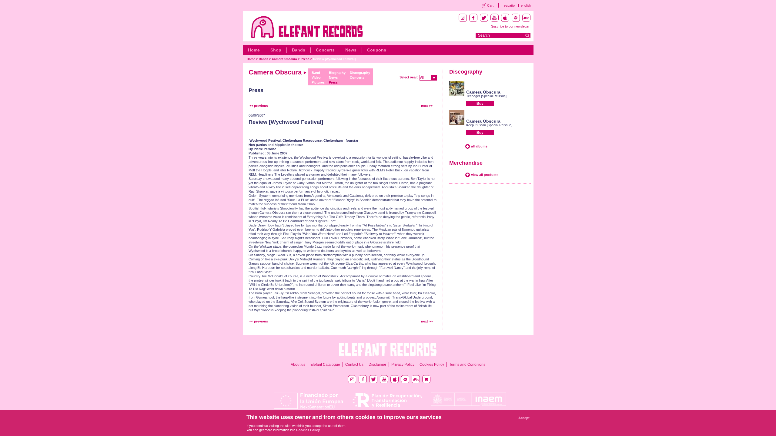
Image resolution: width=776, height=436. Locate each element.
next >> (427, 105)
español (509, 5)
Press (305, 59)
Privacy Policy (402, 364)
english (526, 5)
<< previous (258, 105)
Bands (298, 50)
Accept (524, 418)
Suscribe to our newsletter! (510, 26)
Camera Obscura (284, 59)
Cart (490, 5)
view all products (484, 175)
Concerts (325, 50)
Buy (480, 103)
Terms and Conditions (467, 364)
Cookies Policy (432, 364)
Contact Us (354, 364)
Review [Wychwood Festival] (334, 59)
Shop (275, 50)
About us (298, 364)
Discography (360, 72)
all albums (479, 146)
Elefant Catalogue (325, 364)
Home (254, 50)
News (350, 50)
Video (316, 77)
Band (316, 72)
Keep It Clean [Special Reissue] (489, 125)
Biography (337, 72)
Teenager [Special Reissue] (486, 96)
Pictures (318, 82)
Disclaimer (377, 364)
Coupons (376, 50)
